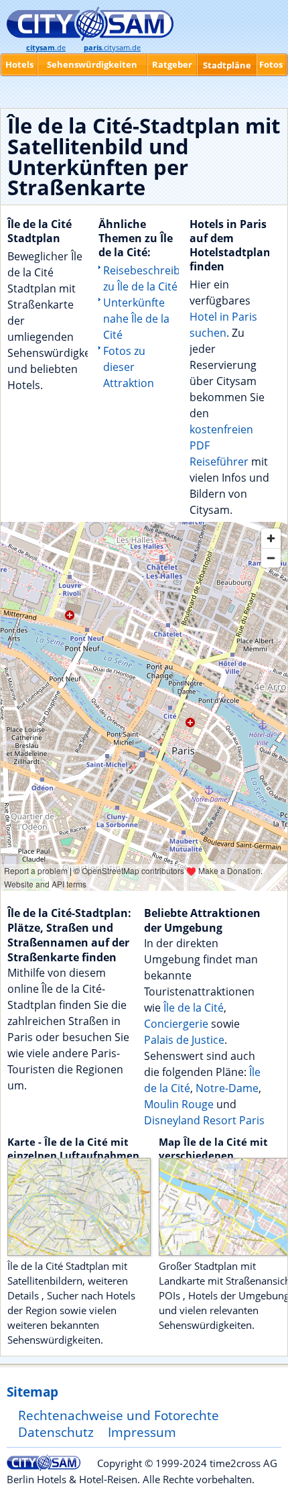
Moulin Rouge (179, 1104)
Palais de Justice (184, 1039)
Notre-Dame (227, 1088)
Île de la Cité (193, 1007)
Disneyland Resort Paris (204, 1120)
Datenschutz (56, 1431)
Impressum (142, 1431)
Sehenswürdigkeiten (92, 64)
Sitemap (32, 1391)
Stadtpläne (227, 65)
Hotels (19, 64)
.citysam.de (112, 47)
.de (46, 47)
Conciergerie (176, 1023)
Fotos (271, 64)
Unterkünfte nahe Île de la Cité (136, 318)
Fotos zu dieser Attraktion (128, 366)
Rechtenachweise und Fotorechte (118, 1415)
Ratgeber (172, 64)
